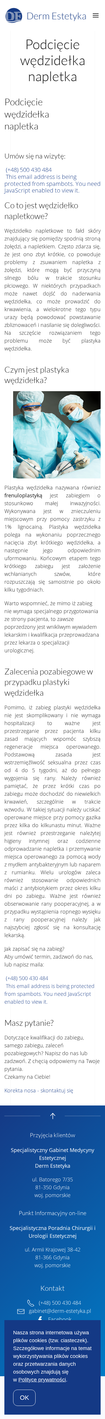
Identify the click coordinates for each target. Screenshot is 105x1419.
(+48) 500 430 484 (29, 170)
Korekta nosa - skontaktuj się (38, 1090)
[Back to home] (47, 15)
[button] (95, 15)
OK (24, 1397)
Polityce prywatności (42, 1380)
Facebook (59, 1319)
